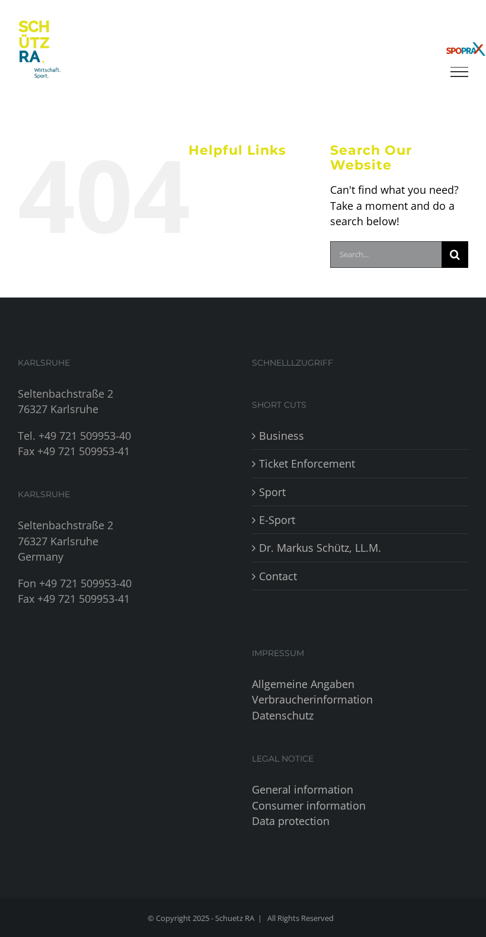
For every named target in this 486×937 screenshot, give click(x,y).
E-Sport (277, 520)
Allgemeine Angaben (303, 684)
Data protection (291, 821)
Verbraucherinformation (312, 699)
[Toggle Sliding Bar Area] (465, 21)
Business (281, 435)
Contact (278, 576)
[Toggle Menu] (459, 71)
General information (302, 789)
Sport (272, 492)
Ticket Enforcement (307, 463)
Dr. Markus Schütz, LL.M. (320, 548)
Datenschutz (283, 715)
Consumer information (309, 805)
